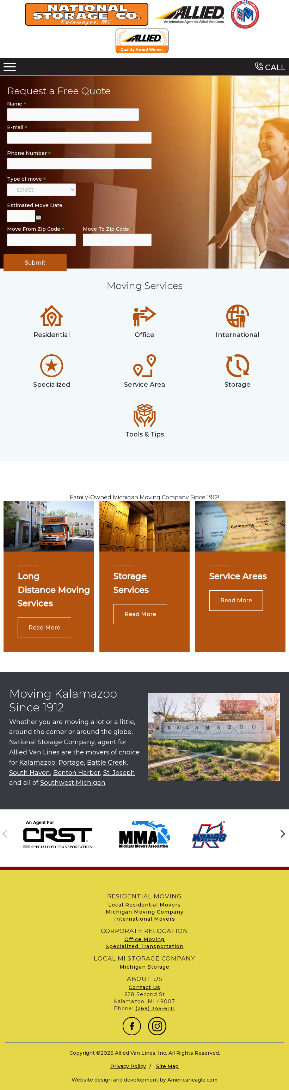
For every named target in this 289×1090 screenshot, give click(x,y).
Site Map (167, 1066)
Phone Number (29, 153)
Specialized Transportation (145, 946)
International (237, 335)
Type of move (26, 179)
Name (16, 104)
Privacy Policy (128, 1066)
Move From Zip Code (35, 229)
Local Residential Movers (144, 905)
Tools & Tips (144, 434)
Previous (7, 834)
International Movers (144, 919)
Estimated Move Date (34, 205)
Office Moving (144, 939)
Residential (51, 335)
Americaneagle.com (192, 1080)
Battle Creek (107, 762)
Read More (44, 627)
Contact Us (144, 987)
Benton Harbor (76, 773)
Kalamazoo (37, 762)
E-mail (17, 127)
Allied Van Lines (34, 752)
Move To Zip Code (108, 229)
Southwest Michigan (72, 783)
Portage (71, 762)
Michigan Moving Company (145, 912)
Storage (238, 385)
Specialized (51, 385)
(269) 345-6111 (155, 1008)
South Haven (29, 773)
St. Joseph (119, 773)
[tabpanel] (57, 834)
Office (144, 335)
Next (281, 834)
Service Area (144, 385)
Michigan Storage (144, 967)
